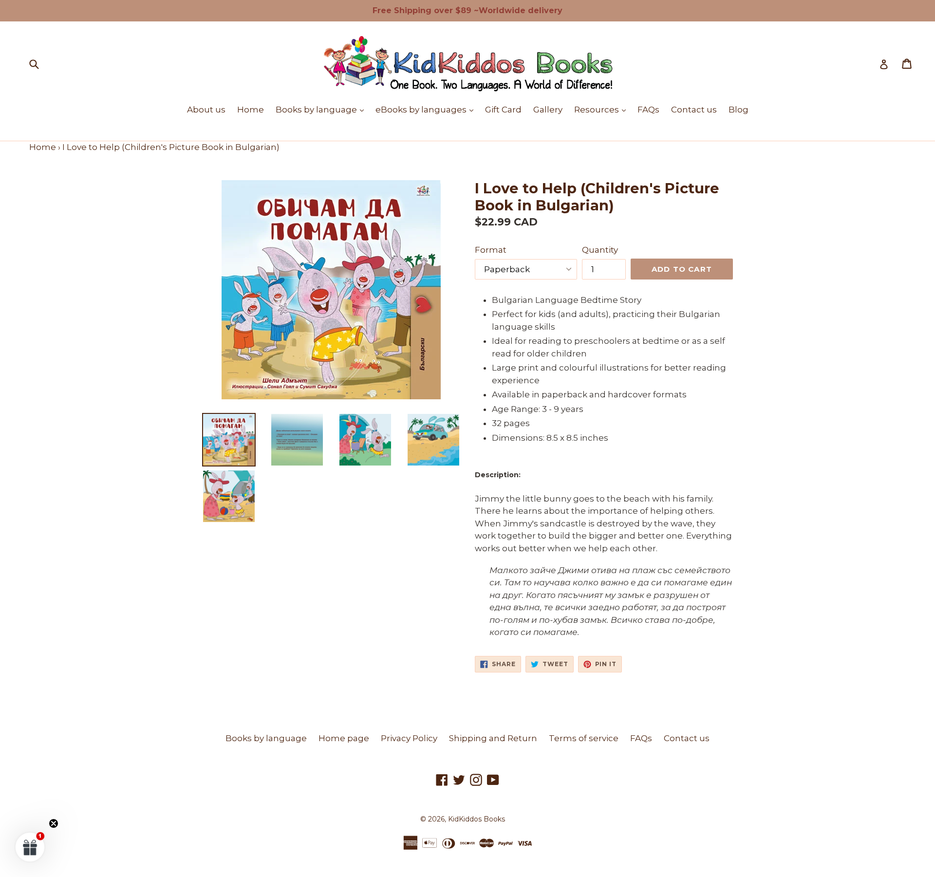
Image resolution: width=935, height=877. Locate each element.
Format (490, 250)
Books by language (322, 109)
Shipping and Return (493, 738)
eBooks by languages (426, 109)
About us (206, 109)
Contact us (694, 109)
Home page (343, 738)
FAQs (648, 109)
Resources (602, 109)
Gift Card (503, 109)
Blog (738, 109)
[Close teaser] (53, 823)
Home (250, 109)
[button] (30, 846)
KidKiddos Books (476, 819)
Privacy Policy (409, 738)
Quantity (600, 250)
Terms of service (583, 738)
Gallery (547, 109)
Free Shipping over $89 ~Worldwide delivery (467, 10)
